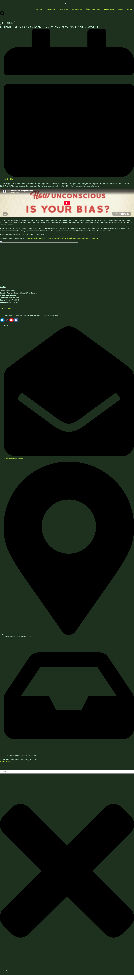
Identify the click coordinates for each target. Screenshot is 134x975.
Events (120, 9)
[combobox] (67, 772)
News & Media (109, 9)
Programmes (50, 9)
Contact (129, 9)
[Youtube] (11, 320)
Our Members (77, 9)
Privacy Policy (5, 761)
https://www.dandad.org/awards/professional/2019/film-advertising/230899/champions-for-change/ (62, 238)
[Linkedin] (2, 320)
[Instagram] (7, 320)
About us (39, 9)
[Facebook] (16, 320)
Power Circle (63, 9)
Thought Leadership (92, 9)
